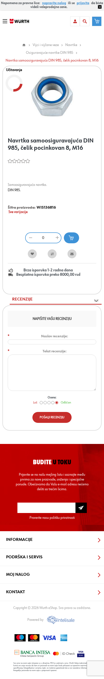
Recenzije (22, 299)
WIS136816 (46, 208)
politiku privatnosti (62, 518)
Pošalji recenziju (52, 417)
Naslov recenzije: (54, 336)
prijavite (83, 3)
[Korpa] (97, 21)
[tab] (56, 299)
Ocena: (52, 397)
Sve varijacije (18, 212)
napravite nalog (54, 3)
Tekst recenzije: (55, 351)
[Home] (24, 45)
